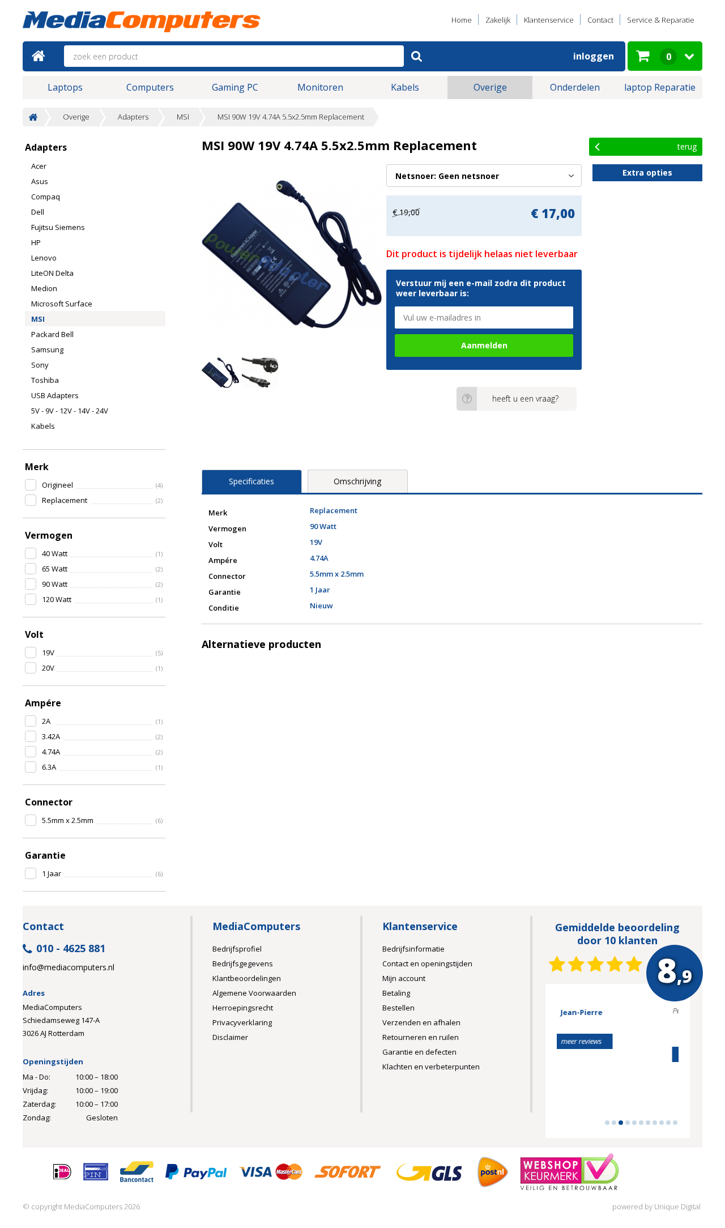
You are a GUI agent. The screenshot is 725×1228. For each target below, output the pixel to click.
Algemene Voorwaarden (254, 993)
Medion (44, 288)
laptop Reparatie (660, 87)
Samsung (47, 349)
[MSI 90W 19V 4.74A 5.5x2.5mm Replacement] (292, 254)
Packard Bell (52, 334)
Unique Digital (677, 1206)
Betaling (396, 993)
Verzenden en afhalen (421, 1022)
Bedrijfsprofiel (237, 949)
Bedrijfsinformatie (413, 949)
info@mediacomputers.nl (68, 967)
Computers (150, 87)
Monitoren (320, 87)
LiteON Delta (52, 273)
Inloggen (593, 56)
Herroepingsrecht (242, 1008)
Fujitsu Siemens (58, 227)
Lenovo (44, 258)
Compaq (45, 196)
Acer (38, 166)
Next (664, 1066)
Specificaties (251, 481)
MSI (183, 117)
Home (461, 20)
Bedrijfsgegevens (242, 963)
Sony (40, 365)
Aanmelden (484, 345)
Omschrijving (357, 481)
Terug (687, 146)
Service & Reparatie (660, 20)
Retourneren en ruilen (420, 1037)
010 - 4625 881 (70, 949)
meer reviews (617, 1054)
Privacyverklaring (242, 1022)
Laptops (65, 87)
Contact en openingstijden (427, 963)
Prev (571, 1066)
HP (36, 242)
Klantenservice (549, 20)
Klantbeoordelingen (246, 978)
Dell (37, 212)
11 (675, 1122)
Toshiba (45, 380)
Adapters (133, 117)
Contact (600, 20)
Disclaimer (230, 1037)
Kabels (405, 87)
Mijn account (403, 978)
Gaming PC (235, 87)
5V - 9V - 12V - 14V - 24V (69, 411)
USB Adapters (55, 395)
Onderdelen (575, 87)
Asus (39, 181)
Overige (490, 87)
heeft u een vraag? (525, 398)
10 (668, 1122)
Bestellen (398, 1008)
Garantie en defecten (419, 1052)
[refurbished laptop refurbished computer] (142, 23)
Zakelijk (497, 20)
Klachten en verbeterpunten (431, 1066)
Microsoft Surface (61, 304)
